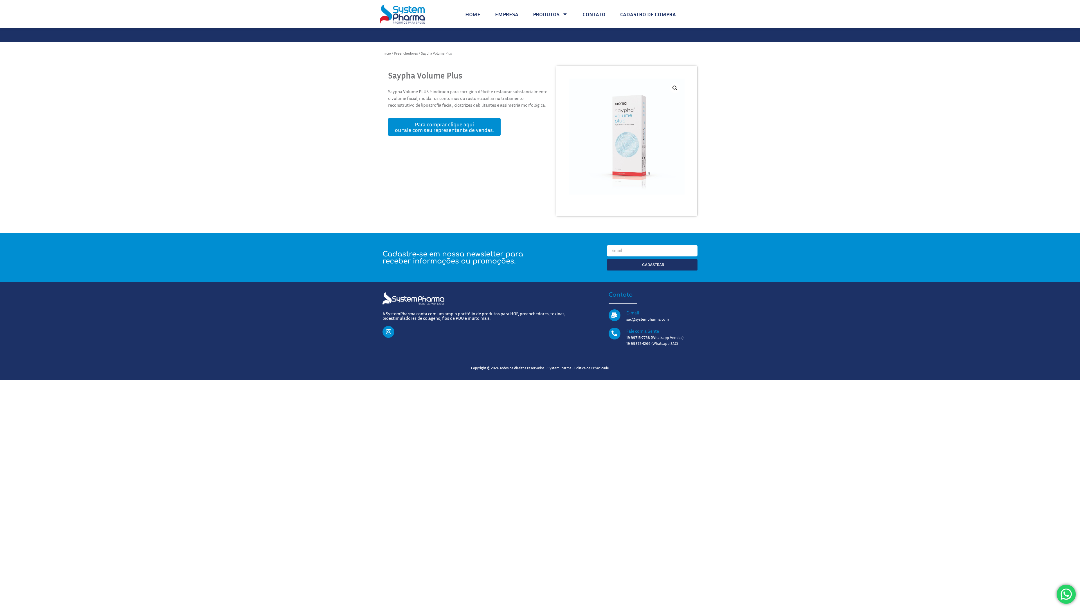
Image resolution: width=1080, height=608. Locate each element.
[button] (675, 88)
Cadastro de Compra (648, 14)
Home (472, 14)
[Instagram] (388, 332)
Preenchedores (406, 53)
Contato (594, 14)
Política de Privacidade (591, 368)
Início (386, 53)
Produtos (546, 14)
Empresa (506, 14)
